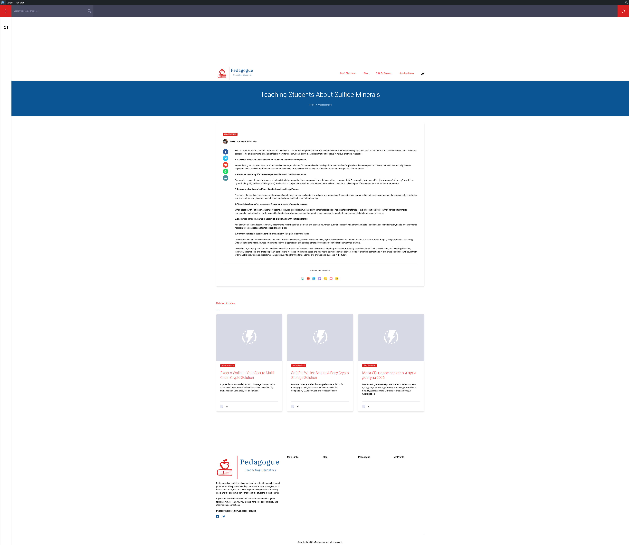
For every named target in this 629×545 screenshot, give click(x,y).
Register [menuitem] (20, 2)
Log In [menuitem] (10, 2)
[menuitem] (3, 2)
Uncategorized (230, 134)
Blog (366, 73)
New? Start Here (347, 73)
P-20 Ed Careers (383, 73)
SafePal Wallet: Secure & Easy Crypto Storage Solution (320, 375)
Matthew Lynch (239, 142)
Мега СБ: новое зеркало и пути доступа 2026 (389, 375)
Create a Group (407, 73)
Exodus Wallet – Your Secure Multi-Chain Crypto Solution (247, 375)
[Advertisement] (320, 41)
